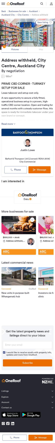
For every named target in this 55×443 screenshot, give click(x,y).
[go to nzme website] (48, 381)
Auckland (33, 11)
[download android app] (31, 415)
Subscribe (27, 363)
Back (3, 11)
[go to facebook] (8, 423)
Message (42, 438)
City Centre (23, 15)
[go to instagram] (3, 423)
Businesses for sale (17, 11)
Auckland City (8, 15)
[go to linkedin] (12, 423)
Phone (17, 170)
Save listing (42, 22)
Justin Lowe (27, 150)
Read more (7, 124)
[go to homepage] (15, 3)
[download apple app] (10, 415)
